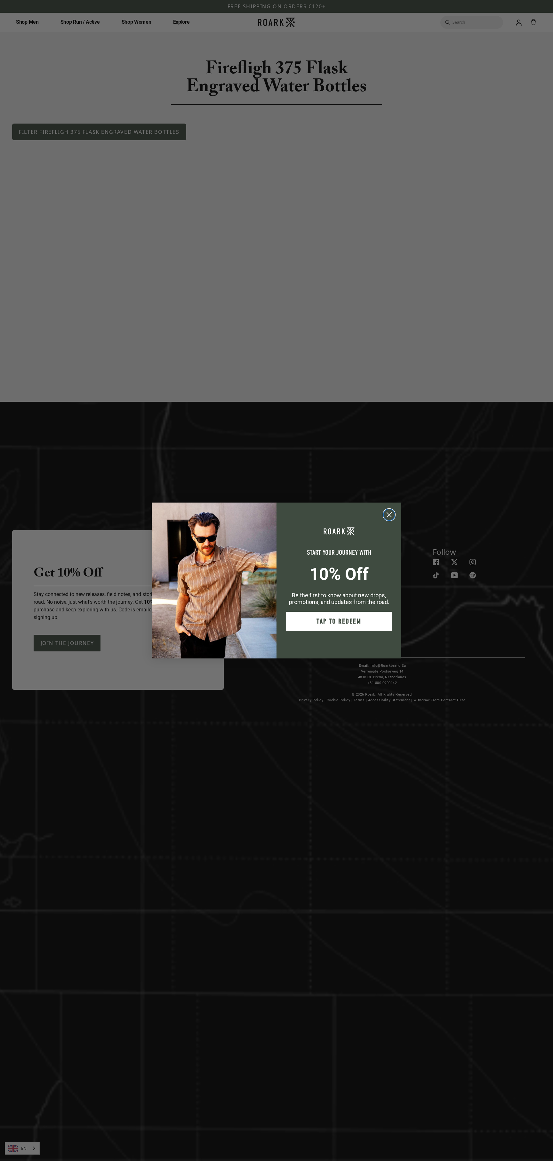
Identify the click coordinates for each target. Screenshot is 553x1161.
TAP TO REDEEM (339, 621)
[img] (389, 514)
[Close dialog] (389, 514)
